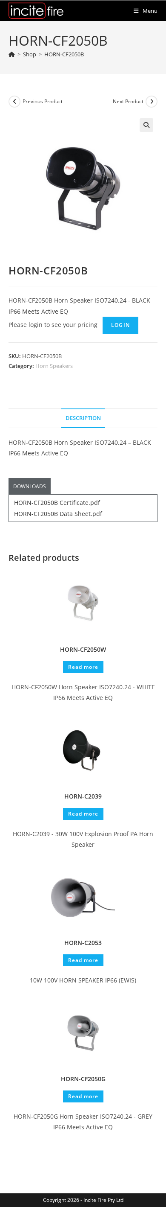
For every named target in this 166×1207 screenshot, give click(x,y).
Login (120, 325)
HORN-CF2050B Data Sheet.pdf (58, 514)
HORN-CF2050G (83, 1079)
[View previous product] (14, 102)
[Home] (12, 54)
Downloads (29, 486)
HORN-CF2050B (64, 54)
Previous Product (43, 101)
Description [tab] (83, 418)
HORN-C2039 (83, 796)
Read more (83, 667)
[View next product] (151, 102)
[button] (146, 125)
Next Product (128, 101)
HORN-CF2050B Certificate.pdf (57, 503)
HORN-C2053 (83, 943)
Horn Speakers (54, 366)
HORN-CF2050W (83, 649)
